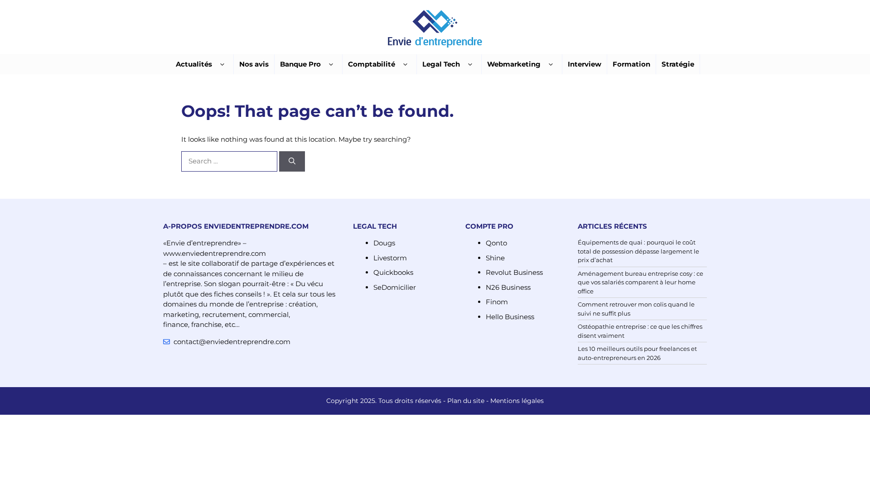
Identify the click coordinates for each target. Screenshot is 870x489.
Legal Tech (441, 64)
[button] (222, 64)
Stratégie (678, 64)
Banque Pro (300, 64)
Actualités (194, 64)
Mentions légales (517, 401)
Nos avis (254, 64)
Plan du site (465, 401)
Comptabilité (371, 64)
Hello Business (510, 316)
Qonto (496, 243)
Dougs (384, 243)
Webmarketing (514, 64)
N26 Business (508, 287)
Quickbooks (393, 272)
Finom (497, 301)
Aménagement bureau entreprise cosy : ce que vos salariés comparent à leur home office (640, 282)
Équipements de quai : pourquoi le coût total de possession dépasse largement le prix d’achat (638, 251)
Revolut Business (514, 272)
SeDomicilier (394, 287)
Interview (584, 64)
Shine (495, 258)
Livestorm (390, 258)
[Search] (292, 161)
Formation (631, 64)
